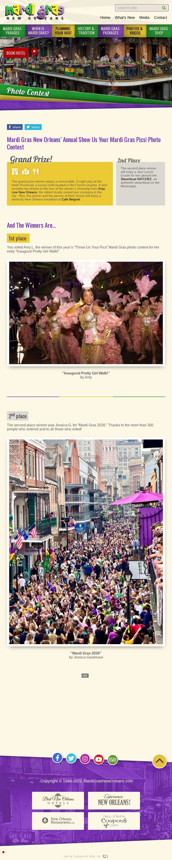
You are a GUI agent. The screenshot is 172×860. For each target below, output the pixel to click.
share (16, 127)
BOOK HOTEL (15, 53)
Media (144, 17)
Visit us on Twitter (71, 763)
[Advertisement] (86, 709)
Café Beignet (71, 199)
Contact (160, 17)
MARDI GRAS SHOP (159, 30)
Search (159, 8)
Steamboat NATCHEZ (136, 179)
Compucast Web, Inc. (87, 856)
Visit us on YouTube (98, 764)
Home (105, 17)
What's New (125, 17)
